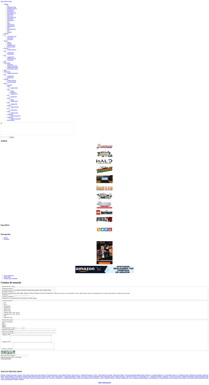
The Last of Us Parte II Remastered (90, 376)
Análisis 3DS (13, 93)
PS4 (5, 51)
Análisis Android (11, 80)
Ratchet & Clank (183, 375)
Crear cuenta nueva (9, 275)
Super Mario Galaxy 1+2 (171, 375)
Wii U (8, 23)
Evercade (9, 85)
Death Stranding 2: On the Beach (13, 376)
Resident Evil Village (156, 376)
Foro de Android (11, 82)
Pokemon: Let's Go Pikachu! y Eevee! (94, 378)
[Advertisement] (104, 360)
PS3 (8, 108)
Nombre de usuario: (7, 288)
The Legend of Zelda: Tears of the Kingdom (34, 375)
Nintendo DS (10, 24)
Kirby (95, 375)
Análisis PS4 (10, 52)
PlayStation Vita (11, 29)
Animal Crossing (46, 376)
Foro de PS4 (10, 54)
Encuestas (6, 239)
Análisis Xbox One (12, 66)
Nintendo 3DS (11, 26)
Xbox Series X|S (11, 17)
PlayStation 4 (10, 10)
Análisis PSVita (14, 107)
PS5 (5, 55)
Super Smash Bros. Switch (107, 376)
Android (9, 32)
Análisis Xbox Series (12, 67)
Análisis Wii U (14, 101)
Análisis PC (10, 38)
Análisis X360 (14, 113)
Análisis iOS (10, 76)
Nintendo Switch (11, 7)
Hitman (78, 376)
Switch (6, 41)
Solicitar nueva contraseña (10, 278)
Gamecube (10, 117)
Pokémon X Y (59, 378)
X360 (8, 111)
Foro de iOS (10, 77)
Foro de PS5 (10, 60)
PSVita (9, 105)
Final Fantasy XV (144, 376)
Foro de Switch (11, 46)
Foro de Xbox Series (12, 68)
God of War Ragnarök (7, 379)
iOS (8, 30)
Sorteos (6, 237)
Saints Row (166, 376)
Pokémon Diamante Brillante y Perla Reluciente (145, 378)
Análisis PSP (13, 104)
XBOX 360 (10, 19)
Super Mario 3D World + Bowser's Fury (69, 375)
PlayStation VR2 (11, 13)
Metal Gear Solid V (120, 376)
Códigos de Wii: (6, 341)
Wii (8, 21)
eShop (8, 42)
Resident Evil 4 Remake (195, 375)
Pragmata (21, 379)
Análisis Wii (13, 96)
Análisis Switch (11, 45)
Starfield (16, 379)
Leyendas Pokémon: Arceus (166, 378)
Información (107, 382)
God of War (52, 378)
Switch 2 (6, 48)
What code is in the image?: (8, 355)
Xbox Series (7, 63)
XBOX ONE (7, 311)
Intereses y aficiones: (7, 348)
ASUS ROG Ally (11, 36)
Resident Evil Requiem (188, 376)
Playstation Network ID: (8, 329)
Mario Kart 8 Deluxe (118, 375)
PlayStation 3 (10, 20)
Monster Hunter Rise (52, 375)
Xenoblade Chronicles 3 (87, 375)
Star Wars (38, 376)
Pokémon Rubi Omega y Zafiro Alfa (73, 378)
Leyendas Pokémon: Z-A (157, 375)
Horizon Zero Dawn (24, 378)
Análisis (6, 4)
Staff (100, 382)
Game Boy (10, 114)
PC (8, 5)
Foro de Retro (10, 120)
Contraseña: (5, 295)
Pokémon (9, 43)
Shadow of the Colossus (180, 378)
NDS (8, 86)
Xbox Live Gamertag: (8, 331)
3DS (8, 89)
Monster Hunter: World (29, 376)
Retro (5, 83)
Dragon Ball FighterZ (70, 376)
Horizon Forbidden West (11, 378)
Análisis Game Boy (15, 115)
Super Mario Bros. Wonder (105, 375)
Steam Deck (10, 14)
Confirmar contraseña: (8, 296)
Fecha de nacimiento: (7, 321)
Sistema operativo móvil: (8, 328)
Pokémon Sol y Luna (126, 378)
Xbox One (10, 16)
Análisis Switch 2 (11, 49)
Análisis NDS (14, 88)
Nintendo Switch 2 (12, 8)
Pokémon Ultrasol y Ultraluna (112, 378)
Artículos (6, 33)
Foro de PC (10, 39)
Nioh (53, 376)
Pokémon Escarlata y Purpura (14, 375)
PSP (8, 27)
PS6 (5, 61)
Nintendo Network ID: (8, 333)
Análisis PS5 (10, 57)
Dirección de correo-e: (8, 291)
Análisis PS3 (13, 110)
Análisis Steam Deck (12, 73)
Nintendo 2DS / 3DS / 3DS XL (12, 314)
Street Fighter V (59, 376)
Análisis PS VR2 (11, 58)
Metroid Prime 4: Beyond (143, 375)
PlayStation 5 (10, 11)
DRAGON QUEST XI (132, 376)
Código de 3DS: (6, 334)
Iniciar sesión (7, 277)
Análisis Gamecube (15, 118)
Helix (5, 70)
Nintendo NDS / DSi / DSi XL (12, 312)
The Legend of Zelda (130, 375)
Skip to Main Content (6, 1)
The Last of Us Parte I (175, 376)
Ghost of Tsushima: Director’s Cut (39, 378)
